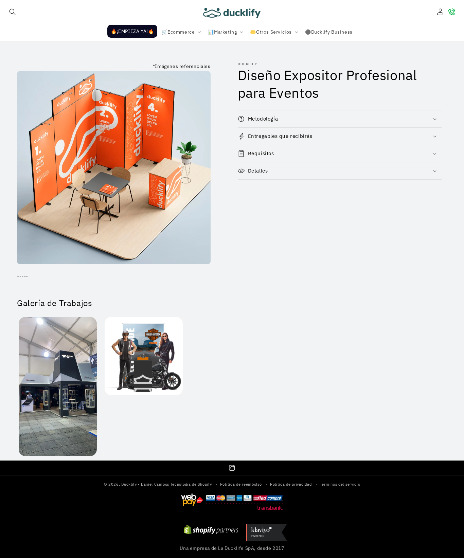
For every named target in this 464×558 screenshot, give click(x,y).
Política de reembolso (241, 484)
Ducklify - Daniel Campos (145, 484)
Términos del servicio (340, 484)
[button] (12, 11)
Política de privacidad (290, 484)
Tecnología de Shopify (191, 484)
